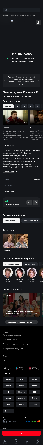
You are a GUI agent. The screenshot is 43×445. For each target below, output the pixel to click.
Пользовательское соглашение (16, 344)
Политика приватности (12, 339)
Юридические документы (13, 349)
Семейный (22, 61)
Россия (30, 61)
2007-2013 (15, 59)
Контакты (6, 361)
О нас (5, 356)
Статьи (5, 332)
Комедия (13, 61)
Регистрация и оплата (12, 335)
